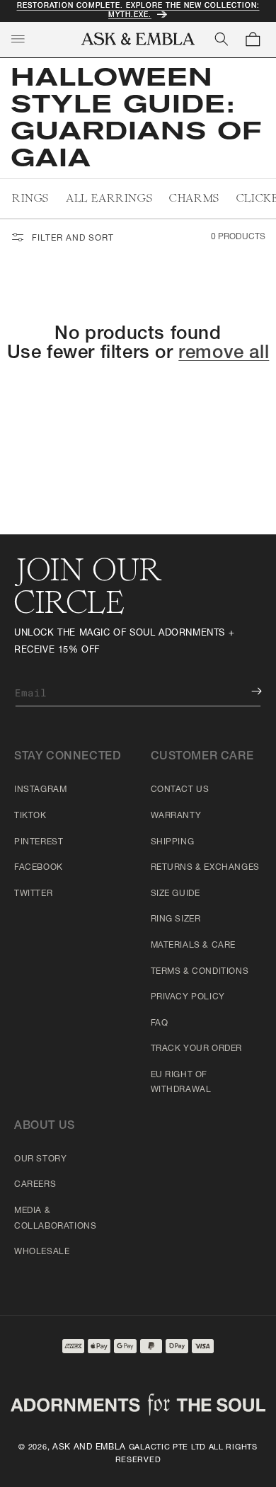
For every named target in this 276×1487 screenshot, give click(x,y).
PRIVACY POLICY (188, 997)
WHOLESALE (41, 1252)
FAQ (159, 1023)
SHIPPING (173, 842)
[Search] (221, 38)
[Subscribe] (246, 691)
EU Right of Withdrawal (181, 1083)
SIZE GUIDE (175, 894)
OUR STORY (40, 1159)
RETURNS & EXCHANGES (205, 867)
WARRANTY (176, 816)
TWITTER (33, 894)
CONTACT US (180, 790)
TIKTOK (30, 816)
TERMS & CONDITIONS (200, 972)
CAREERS (35, 1185)
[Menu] (17, 38)
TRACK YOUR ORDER (197, 1049)
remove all (223, 354)
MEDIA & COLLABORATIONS (55, 1219)
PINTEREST (38, 842)
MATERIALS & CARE (193, 945)
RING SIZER (176, 919)
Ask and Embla (89, 1447)
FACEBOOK (38, 867)
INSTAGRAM (40, 790)
